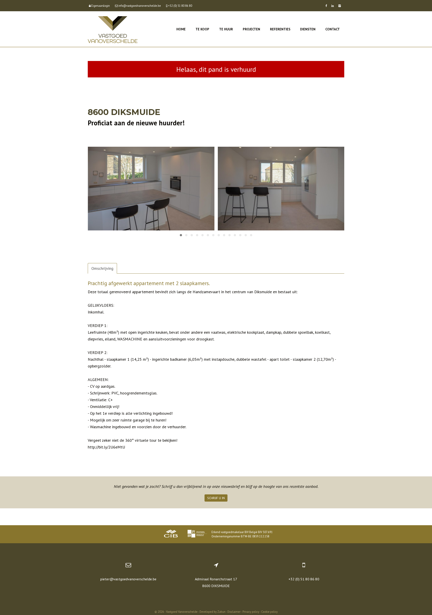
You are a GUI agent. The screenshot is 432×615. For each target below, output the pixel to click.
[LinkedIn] (332, 6)
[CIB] (171, 534)
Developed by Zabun (212, 611)
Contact (332, 29)
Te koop (202, 29)
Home (181, 29)
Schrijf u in (216, 498)
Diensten (307, 29)
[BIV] (197, 534)
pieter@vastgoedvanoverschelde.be (128, 579)
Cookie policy (269, 611)
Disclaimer (234, 611)
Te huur (226, 29)
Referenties (280, 29)
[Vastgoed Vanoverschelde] (112, 29)
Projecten (251, 29)
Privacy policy (251, 611)
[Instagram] (339, 6)
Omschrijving (102, 268)
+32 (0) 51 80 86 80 (303, 579)
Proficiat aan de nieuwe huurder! (136, 122)
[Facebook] (326, 6)
